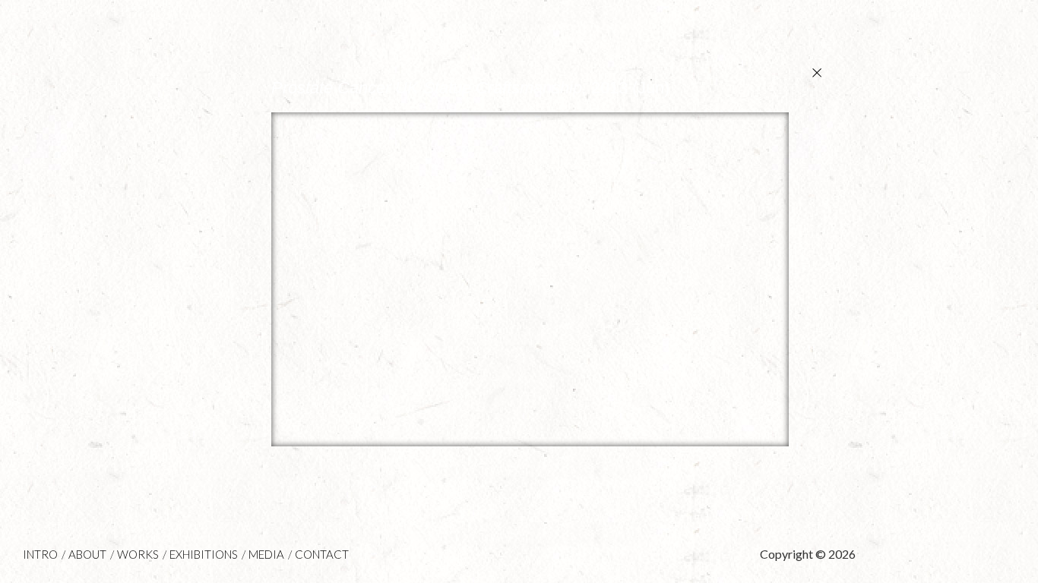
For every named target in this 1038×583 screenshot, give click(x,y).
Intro (40, 554)
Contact (322, 554)
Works (138, 554)
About (87, 554)
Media (266, 554)
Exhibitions (203, 554)
